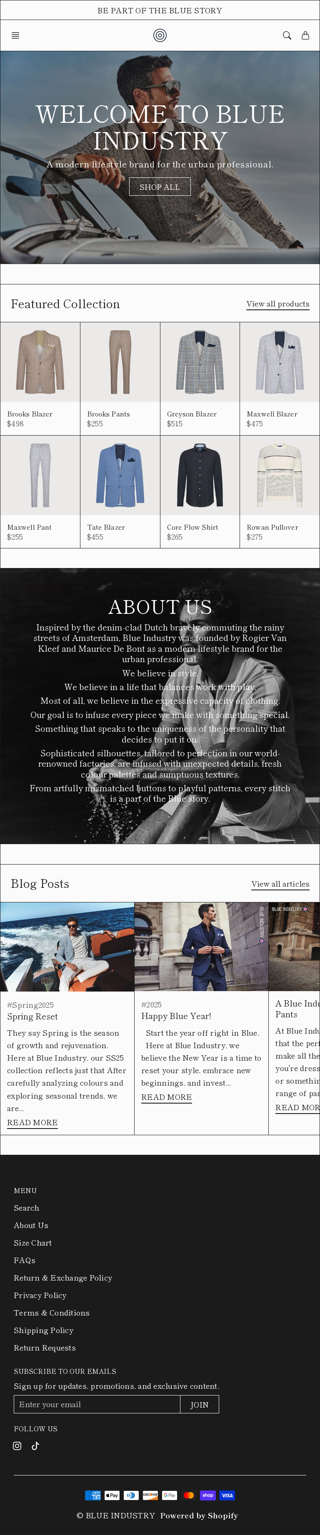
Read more (32, 1121)
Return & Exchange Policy (63, 1277)
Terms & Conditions (52, 1312)
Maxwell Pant (29, 527)
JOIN (199, 1404)
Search (27, 1207)
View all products (278, 303)
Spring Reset (32, 1016)
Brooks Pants (108, 414)
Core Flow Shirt (193, 527)
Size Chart (33, 1242)
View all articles (280, 883)
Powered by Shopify (199, 1515)
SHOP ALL (160, 186)
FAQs (24, 1259)
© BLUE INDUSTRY (116, 1515)
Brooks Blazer (29, 414)
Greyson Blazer (192, 414)
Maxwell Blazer (272, 414)
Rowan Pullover (272, 527)
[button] (17, 35)
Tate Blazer (106, 527)
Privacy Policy (40, 1294)
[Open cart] (305, 35)
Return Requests (45, 1347)
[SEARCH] (287, 35)
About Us (31, 1224)
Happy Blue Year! (176, 1015)
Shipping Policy (43, 1329)
